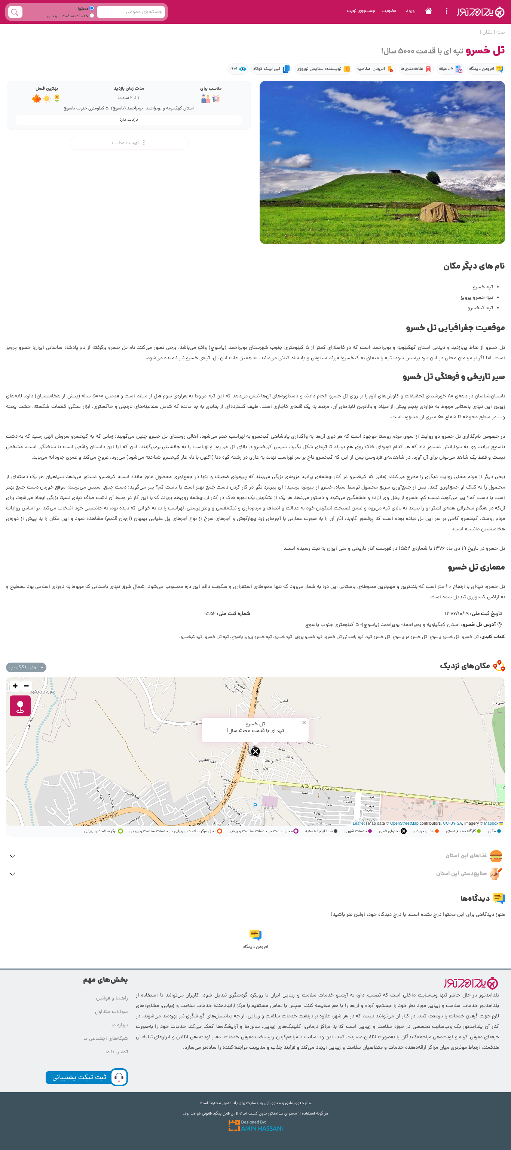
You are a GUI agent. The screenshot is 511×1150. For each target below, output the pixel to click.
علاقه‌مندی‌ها (412, 69)
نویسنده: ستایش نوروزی (319, 69)
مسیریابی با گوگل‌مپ (26, 667)
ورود (410, 11)
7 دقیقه (446, 69)
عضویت (389, 11)
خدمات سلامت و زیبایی (68, 16)
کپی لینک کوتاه (267, 69)
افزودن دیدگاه (481, 69)
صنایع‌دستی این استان (461, 874)
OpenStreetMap (404, 823)
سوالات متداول (111, 1012)
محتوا (83, 9)
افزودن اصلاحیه (371, 69)
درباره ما (119, 1025)
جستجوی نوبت (361, 11)
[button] (255, 751)
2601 (233, 69)
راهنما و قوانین (112, 998)
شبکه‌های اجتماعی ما (105, 1039)
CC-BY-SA (452, 823)
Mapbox (491, 823)
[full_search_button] (15, 12)
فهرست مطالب (126, 143)
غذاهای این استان (466, 856)
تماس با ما (116, 1052)
